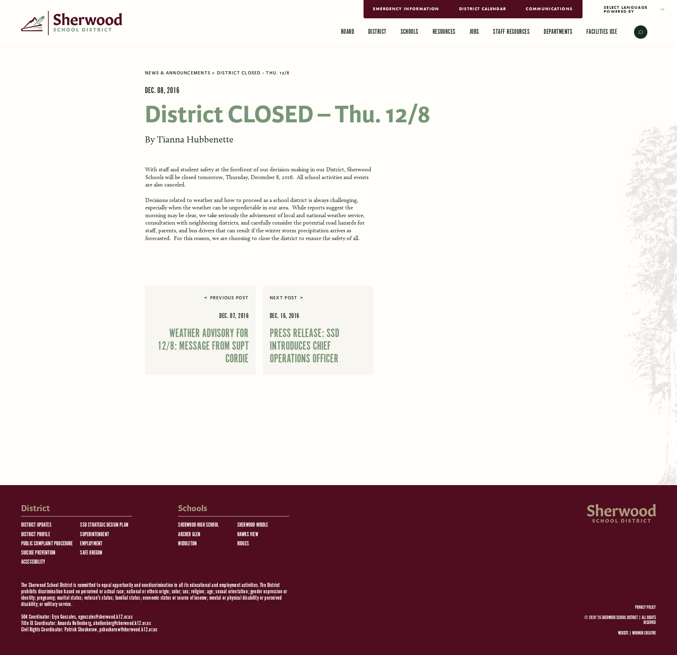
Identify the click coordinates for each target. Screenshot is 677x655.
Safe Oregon (91, 553)
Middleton (187, 543)
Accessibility (33, 562)
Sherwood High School (198, 525)
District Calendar (482, 9)
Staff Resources (511, 31)
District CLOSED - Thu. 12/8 (253, 73)
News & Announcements (178, 73)
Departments (558, 31)
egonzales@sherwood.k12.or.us (105, 617)
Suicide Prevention (38, 553)
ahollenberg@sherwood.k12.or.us (122, 623)
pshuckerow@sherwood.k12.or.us (128, 629)
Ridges (243, 543)
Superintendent (94, 534)
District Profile (35, 534)
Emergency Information (406, 9)
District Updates (36, 525)
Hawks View (247, 534)
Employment (91, 543)
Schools (410, 31)
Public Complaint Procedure (47, 543)
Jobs (474, 31)
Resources (444, 31)
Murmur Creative (644, 633)
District (377, 31)
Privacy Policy (645, 607)
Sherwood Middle (252, 525)
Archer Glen (189, 534)
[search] (635, 32)
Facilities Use (601, 31)
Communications (549, 9)
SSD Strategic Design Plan (104, 525)
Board (347, 31)
